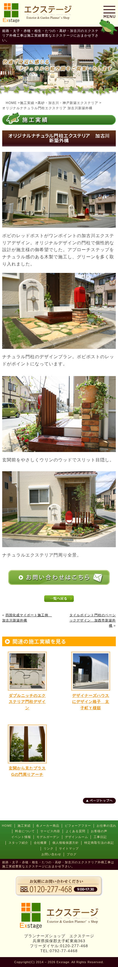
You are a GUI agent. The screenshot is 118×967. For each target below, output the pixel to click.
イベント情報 (21, 837)
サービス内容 (50, 831)
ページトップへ (101, 800)
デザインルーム (76, 837)
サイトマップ (69, 848)
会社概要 (40, 842)
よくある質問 (75, 831)
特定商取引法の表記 (99, 842)
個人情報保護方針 (65, 842)
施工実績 (24, 825)
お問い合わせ (51, 854)
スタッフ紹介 (18, 842)
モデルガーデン (48, 837)
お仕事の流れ (106, 825)
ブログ (72, 854)
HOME (7, 825)
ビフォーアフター (78, 825)
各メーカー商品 (47, 825)
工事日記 (100, 837)
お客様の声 (99, 831)
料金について (25, 831)
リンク (49, 848)
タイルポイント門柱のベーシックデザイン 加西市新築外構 (92, 620)
